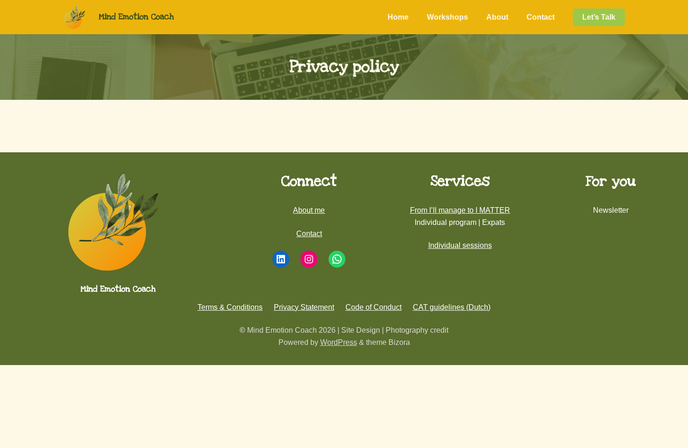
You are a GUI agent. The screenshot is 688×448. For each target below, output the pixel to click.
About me (309, 210)
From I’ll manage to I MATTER (460, 210)
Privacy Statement (304, 307)
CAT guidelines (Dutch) (451, 307)
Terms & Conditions (230, 307)
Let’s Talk (598, 17)
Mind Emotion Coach (136, 16)
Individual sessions (460, 245)
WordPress (338, 342)
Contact (309, 234)
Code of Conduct (373, 307)
